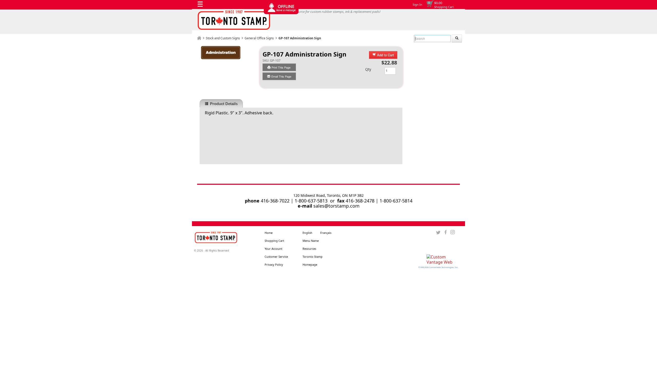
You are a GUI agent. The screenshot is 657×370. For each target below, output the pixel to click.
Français (325, 233)
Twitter (438, 232)
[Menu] (201, 5)
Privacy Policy (274, 264)
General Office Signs (259, 38)
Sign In (417, 4)
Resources (309, 249)
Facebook (445, 232)
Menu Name (311, 241)
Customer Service (276, 256)
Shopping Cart (444, 7)
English (307, 233)
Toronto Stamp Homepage (313, 260)
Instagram (452, 232)
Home (269, 233)
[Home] (199, 38)
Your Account (273, 249)
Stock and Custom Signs (223, 38)
